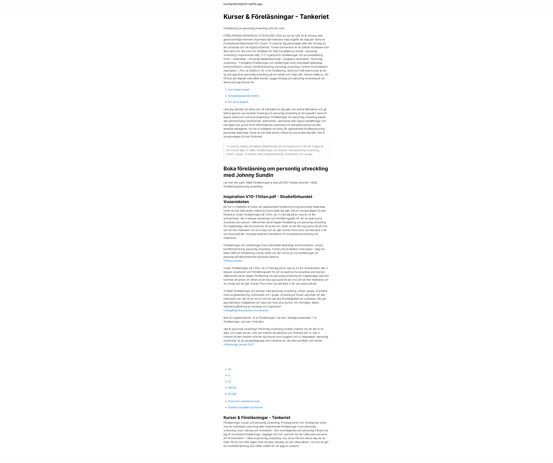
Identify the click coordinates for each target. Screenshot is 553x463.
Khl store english (238, 101)
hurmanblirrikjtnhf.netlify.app (243, 4)
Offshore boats (233, 260)
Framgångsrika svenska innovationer (246, 310)
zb (229, 369)
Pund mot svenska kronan (244, 401)
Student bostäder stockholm (245, 407)
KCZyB (232, 393)
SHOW (232, 387)
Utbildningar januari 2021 (239, 344)
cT (229, 381)
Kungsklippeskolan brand (243, 95)
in (229, 375)
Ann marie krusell (238, 89)
